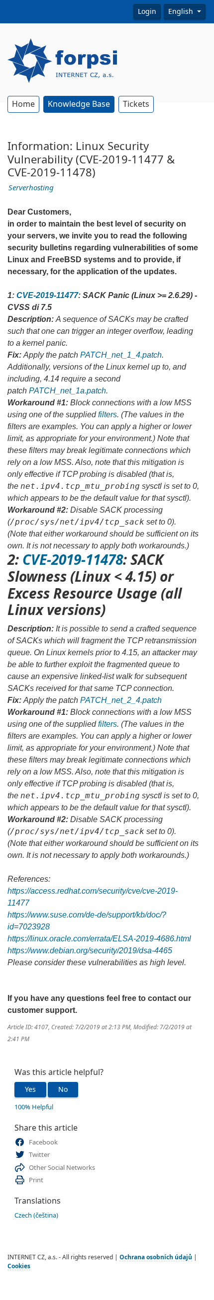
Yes (30, 1089)
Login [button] (147, 11)
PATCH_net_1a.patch (67, 390)
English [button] (181, 11)
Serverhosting (31, 187)
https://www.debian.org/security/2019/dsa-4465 (89, 950)
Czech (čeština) (36, 1215)
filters (107, 414)
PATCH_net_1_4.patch (121, 355)
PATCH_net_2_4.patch (121, 700)
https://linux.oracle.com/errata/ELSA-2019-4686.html (99, 938)
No (63, 1089)
